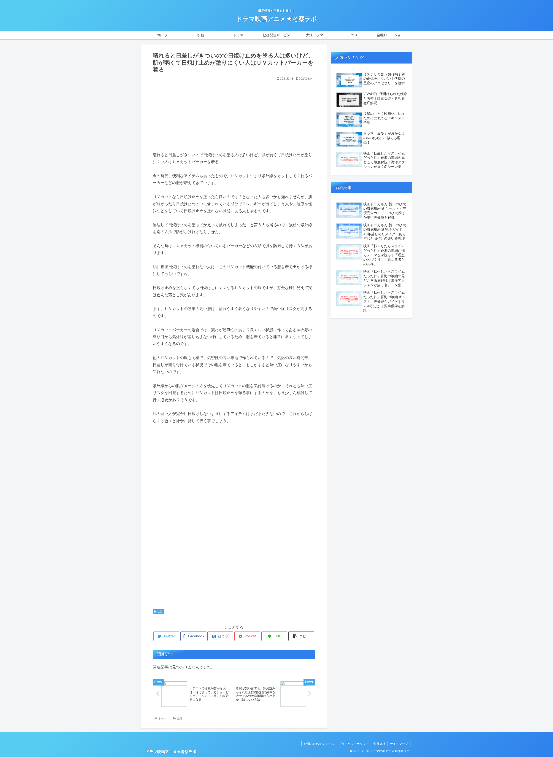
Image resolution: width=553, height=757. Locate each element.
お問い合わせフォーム (319, 744)
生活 (160, 611)
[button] (301, 636)
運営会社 (379, 744)
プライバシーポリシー (353, 744)
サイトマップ (399, 744)
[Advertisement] (234, 114)
